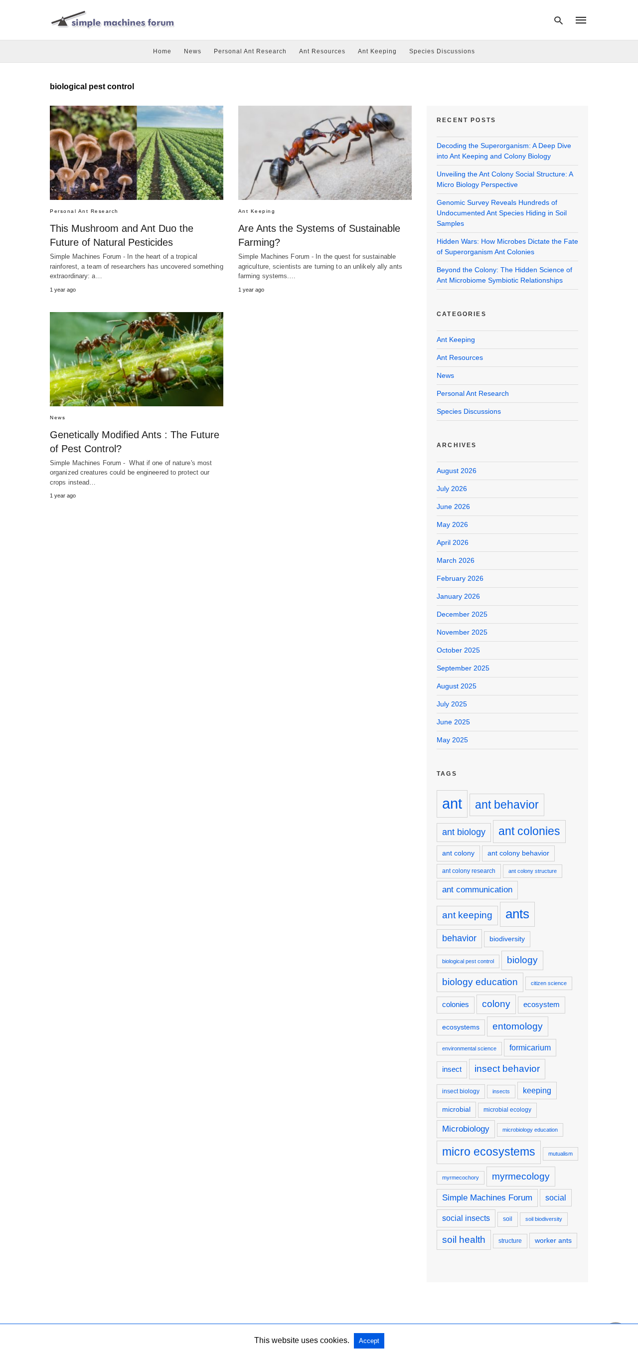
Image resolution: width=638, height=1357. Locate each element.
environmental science (469, 1048)
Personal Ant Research (250, 51)
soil (507, 1218)
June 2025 (453, 722)
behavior (459, 938)
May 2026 (452, 524)
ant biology (463, 832)
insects (501, 1091)
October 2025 (458, 650)
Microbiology (465, 1129)
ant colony (458, 853)
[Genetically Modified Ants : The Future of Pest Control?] (136, 359)
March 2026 (456, 560)
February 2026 (460, 578)
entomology (517, 1025)
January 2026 (458, 596)
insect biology (460, 1091)
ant (452, 803)
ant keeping (467, 915)
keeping (537, 1090)
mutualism (560, 1154)
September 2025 (463, 668)
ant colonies (529, 831)
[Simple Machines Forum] (112, 19)
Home (162, 51)
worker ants (553, 1240)
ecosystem (541, 1004)
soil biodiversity (543, 1219)
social (555, 1197)
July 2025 (452, 704)
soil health (463, 1239)
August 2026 (457, 471)
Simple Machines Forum (487, 1197)
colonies (455, 1004)
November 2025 (462, 632)
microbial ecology (507, 1109)
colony (496, 1004)
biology (522, 960)
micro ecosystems (488, 1151)
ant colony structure (532, 871)
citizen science (549, 983)
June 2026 (453, 506)
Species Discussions (442, 51)
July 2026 (452, 489)
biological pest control (468, 961)
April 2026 (453, 542)
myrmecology (521, 1176)
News (192, 51)
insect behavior (507, 1068)
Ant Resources (322, 51)
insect (452, 1069)
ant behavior (507, 804)
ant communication (477, 889)
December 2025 (462, 614)
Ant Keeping (377, 51)
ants (517, 914)
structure (510, 1240)
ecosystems (460, 1027)
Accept (369, 1341)
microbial (456, 1109)
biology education (480, 982)
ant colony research (468, 870)
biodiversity (507, 939)
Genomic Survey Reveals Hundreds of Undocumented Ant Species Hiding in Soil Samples (502, 212)
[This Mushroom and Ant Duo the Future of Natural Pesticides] (136, 153)
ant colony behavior (518, 853)
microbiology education (530, 1130)
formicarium (530, 1047)
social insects (466, 1217)
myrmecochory (460, 1178)
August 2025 (457, 686)
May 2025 (452, 740)
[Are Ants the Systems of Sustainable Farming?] (325, 153)
